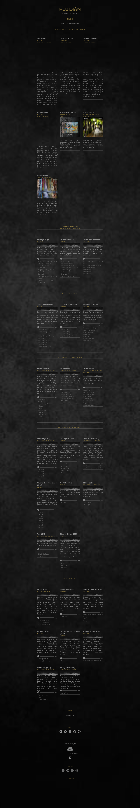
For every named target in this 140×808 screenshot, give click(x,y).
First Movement (43, 695)
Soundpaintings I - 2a (44, 329)
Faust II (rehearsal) (43, 622)
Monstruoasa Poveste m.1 (91, 326)
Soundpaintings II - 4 (67, 334)
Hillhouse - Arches (89, 394)
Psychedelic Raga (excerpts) (92, 265)
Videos (80, 3)
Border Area (64, 617)
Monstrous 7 (65, 274)
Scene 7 (40, 523)
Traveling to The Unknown (46, 280)
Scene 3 (40, 519)
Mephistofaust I (88, 403)
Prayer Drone (65, 470)
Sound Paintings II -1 (67, 263)
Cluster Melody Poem (67, 398)
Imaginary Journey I (44, 265)
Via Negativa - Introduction (69, 272)
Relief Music (87, 334)
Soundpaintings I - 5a (44, 338)
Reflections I (41, 412)
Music (72, 3)
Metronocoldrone (66, 468)
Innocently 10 (42, 474)
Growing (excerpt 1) (44, 659)
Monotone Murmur (89, 339)
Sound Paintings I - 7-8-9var (69, 268)
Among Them (65, 693)
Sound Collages (43, 410)
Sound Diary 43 (65, 392)
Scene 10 (41, 527)
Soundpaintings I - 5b (44, 340)
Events (89, 3)
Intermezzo (41, 514)
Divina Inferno (42, 400)
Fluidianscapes (42, 282)
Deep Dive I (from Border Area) (47, 261)
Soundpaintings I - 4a (44, 332)
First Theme (41, 552)
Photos (63, 3)
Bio (39, 3)
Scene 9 (40, 525)
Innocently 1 (41, 469)
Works (46, 3)
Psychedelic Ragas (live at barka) (93, 262)
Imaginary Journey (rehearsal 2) (93, 615)
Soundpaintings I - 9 (44, 342)
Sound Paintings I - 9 (67, 270)
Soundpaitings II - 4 (44, 404)
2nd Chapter (87, 502)
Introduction (64, 464)
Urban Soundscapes (89, 330)
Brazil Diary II (87, 272)
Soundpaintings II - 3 (67, 332)
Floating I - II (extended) (45, 263)
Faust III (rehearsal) (44, 624)
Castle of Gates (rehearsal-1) (92, 466)
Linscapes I (41, 268)
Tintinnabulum (87, 399)
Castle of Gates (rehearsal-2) (92, 468)
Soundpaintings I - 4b (44, 334)
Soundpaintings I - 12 (44, 344)
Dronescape (87, 341)
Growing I (41, 272)
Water (40, 697)
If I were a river (88, 401)
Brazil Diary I (87, 269)
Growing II (41, 274)
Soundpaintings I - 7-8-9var (46, 336)
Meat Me (63, 502)
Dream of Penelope (89, 392)
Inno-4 (40, 402)
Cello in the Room (43, 554)
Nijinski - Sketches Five (68, 276)
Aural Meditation (66, 261)
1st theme (41, 521)
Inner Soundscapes (89, 332)
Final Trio (41, 556)
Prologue (40, 512)
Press (55, 3)
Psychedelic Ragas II (89, 267)
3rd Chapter (87, 505)
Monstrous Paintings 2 (90, 328)
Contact (99, 3)
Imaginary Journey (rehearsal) (47, 270)
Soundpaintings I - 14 (44, 347)
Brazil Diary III (87, 274)
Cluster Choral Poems (67, 396)
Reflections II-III (42, 414)
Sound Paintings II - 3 (67, 265)
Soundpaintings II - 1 (67, 329)
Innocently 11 (42, 476)
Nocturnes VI (87, 390)
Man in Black (64, 466)
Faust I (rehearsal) (43, 620)
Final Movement (43, 699)
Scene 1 (40, 516)
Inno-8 (40, 408)
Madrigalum (87, 396)
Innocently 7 (41, 472)
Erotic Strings (65, 400)
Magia (62, 563)
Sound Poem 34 (66, 394)
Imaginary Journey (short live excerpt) (48, 277)
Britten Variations (88, 405)
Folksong (86, 336)
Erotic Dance (65, 565)
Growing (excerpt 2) (44, 661)
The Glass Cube (65, 567)
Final (62, 472)
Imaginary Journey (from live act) (93, 618)
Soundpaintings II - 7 (67, 336)
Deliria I (40, 417)
